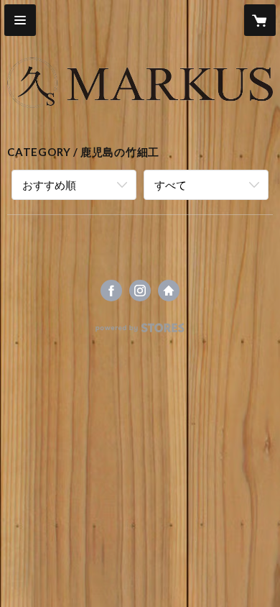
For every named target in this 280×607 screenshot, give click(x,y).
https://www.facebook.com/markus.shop (111, 290)
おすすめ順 (49, 184)
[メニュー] (20, 20)
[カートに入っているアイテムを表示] (260, 20)
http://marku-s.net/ (168, 290)
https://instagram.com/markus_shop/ (140, 290)
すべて (170, 184)
